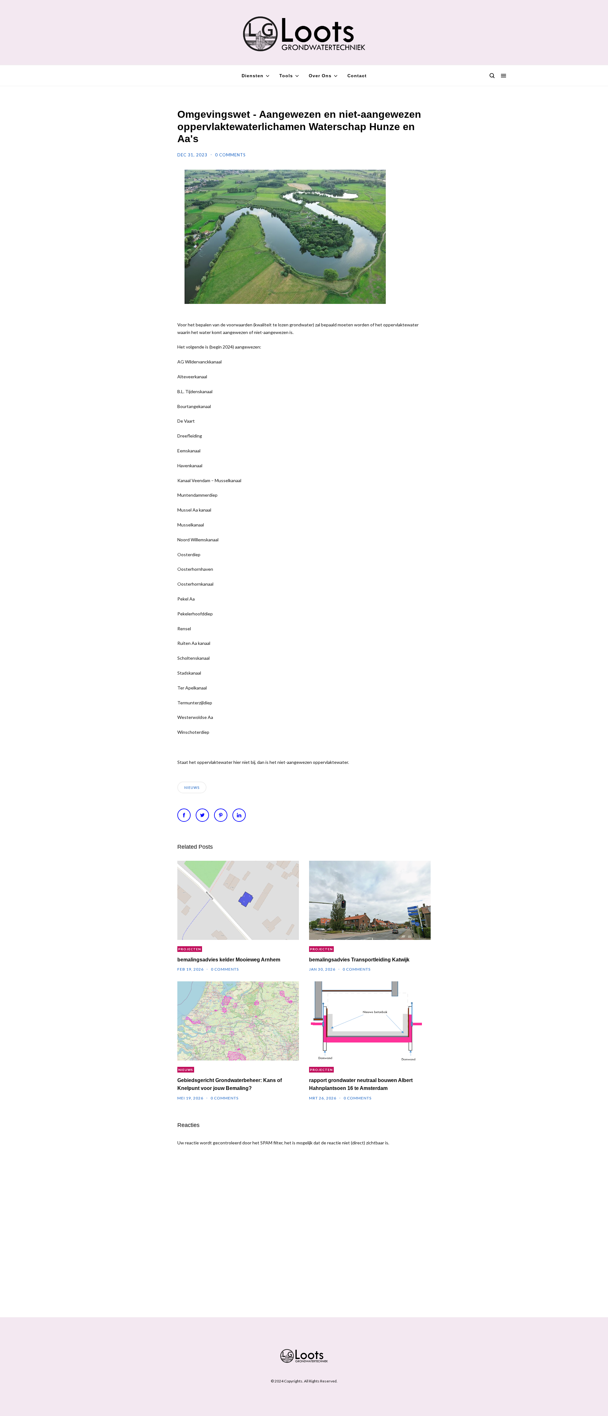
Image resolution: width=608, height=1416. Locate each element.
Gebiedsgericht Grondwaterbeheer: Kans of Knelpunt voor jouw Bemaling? (229, 1084)
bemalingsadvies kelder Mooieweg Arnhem (228, 959)
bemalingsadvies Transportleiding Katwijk (359, 959)
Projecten (189, 949)
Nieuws (192, 787)
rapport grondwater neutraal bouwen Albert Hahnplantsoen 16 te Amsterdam (361, 1084)
